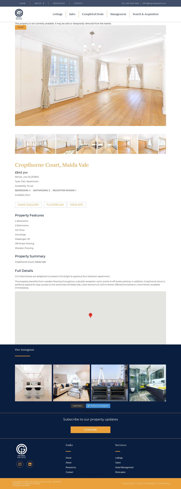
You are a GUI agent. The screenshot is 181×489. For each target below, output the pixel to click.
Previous (11, 146)
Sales (72, 14)
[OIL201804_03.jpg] (90, 75)
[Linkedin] (29, 464)
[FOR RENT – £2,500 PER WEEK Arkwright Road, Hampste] (147, 383)
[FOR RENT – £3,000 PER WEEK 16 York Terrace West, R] (33, 383)
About (38, 3)
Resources (59, 3)
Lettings (57, 14)
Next (170, 146)
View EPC (76, 204)
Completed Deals (92, 14)
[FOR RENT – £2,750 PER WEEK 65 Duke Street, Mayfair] (71, 383)
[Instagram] (19, 464)
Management (118, 14)
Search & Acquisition (145, 14)
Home (22, 3)
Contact (78, 3)
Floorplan (55, 204)
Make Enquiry (28, 204)
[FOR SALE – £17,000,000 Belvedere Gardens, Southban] (109, 383)
